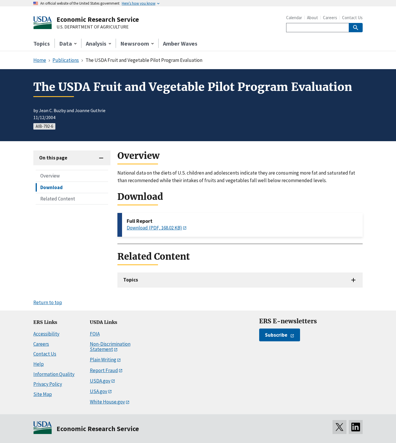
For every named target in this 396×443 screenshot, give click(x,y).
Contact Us (352, 17)
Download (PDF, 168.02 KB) (154, 228)
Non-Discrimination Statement (110, 347)
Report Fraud (104, 370)
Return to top (47, 302)
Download (51, 187)
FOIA (95, 334)
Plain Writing (103, 359)
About (312, 17)
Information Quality (54, 374)
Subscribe (276, 335)
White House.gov (107, 402)
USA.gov (98, 391)
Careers (330, 17)
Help (38, 364)
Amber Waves (180, 43)
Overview (50, 176)
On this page (53, 158)
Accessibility (46, 334)
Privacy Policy (47, 384)
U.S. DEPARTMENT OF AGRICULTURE (93, 27)
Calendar (294, 17)
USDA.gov (100, 381)
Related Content (57, 198)
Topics (41, 43)
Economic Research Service (98, 19)
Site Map (42, 394)
